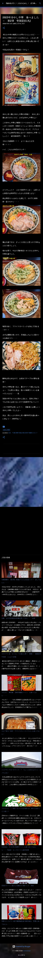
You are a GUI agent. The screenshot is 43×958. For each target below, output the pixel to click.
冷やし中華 (6, 430)
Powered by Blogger (22, 946)
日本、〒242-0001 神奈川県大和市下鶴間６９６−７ (22, 432)
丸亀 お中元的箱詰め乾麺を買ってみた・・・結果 (18, 618)
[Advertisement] (21, 482)
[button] (4, 28)
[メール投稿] (4, 427)
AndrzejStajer (27, 950)
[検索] (40, 3)
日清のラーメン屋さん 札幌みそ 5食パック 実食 (18, 885)
